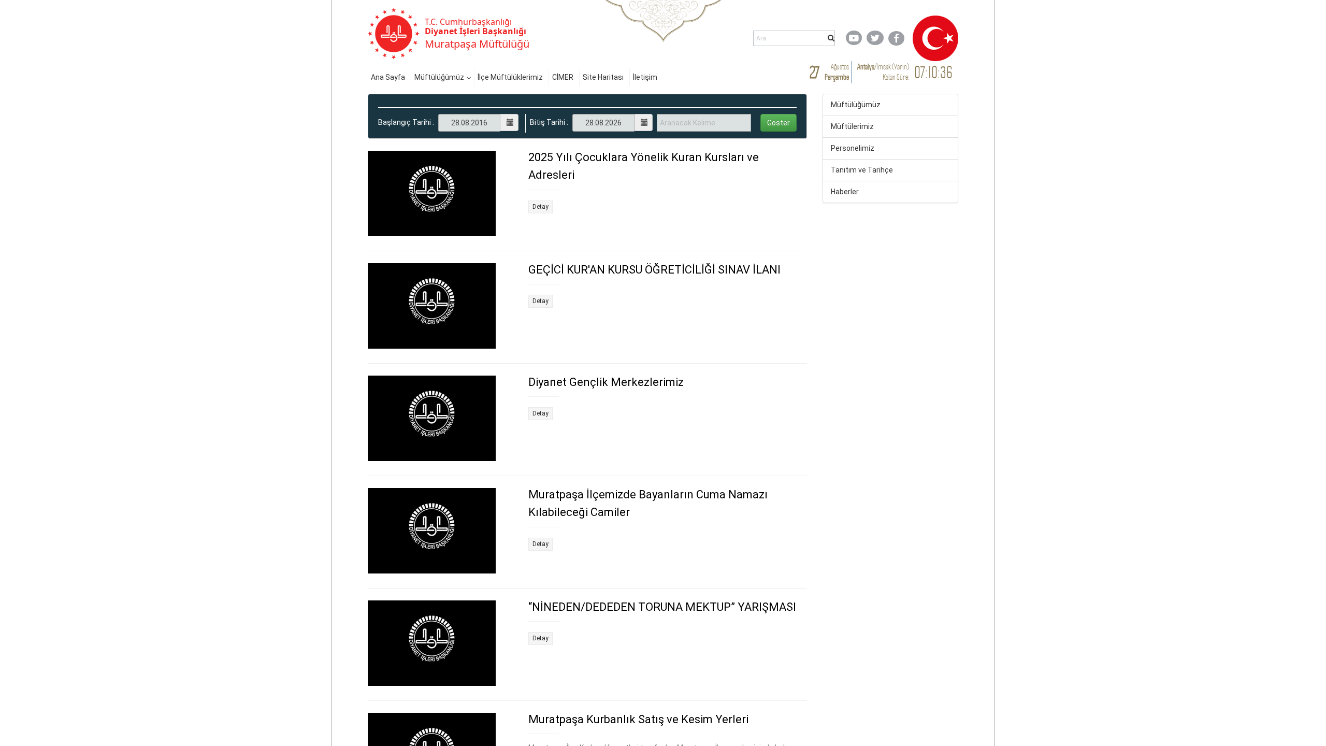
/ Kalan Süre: (883, 72)
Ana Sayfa (388, 77)
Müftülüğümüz (439, 77)
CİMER (562, 77)
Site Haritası (603, 77)
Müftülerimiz (852, 126)
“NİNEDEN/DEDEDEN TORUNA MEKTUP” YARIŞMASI (662, 606)
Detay (540, 206)
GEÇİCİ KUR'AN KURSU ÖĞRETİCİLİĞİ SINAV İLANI (654, 269)
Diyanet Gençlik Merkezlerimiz (606, 382)
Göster (778, 123)
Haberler (845, 192)
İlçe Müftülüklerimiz (510, 77)
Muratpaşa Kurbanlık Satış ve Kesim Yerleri (638, 719)
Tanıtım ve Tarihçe (862, 170)
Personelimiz (852, 148)
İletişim (645, 77)
